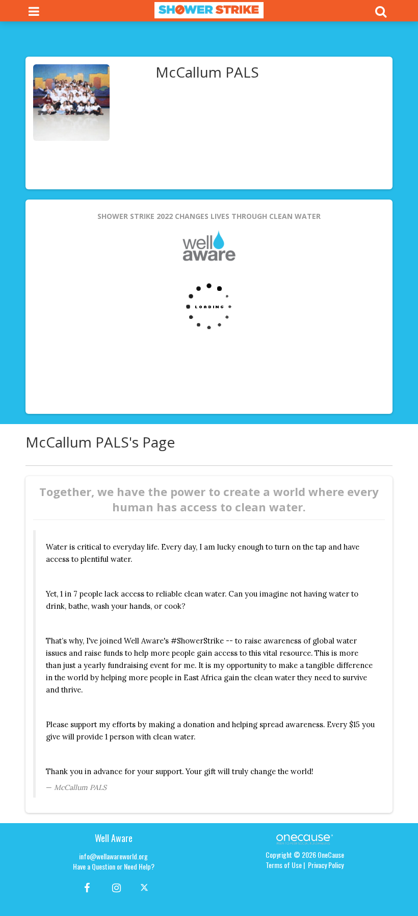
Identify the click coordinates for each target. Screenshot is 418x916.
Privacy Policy (326, 864)
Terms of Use (284, 864)
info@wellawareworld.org (113, 856)
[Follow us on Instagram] (113, 887)
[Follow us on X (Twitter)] (145, 887)
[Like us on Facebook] (85, 887)
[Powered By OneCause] (304, 838)
